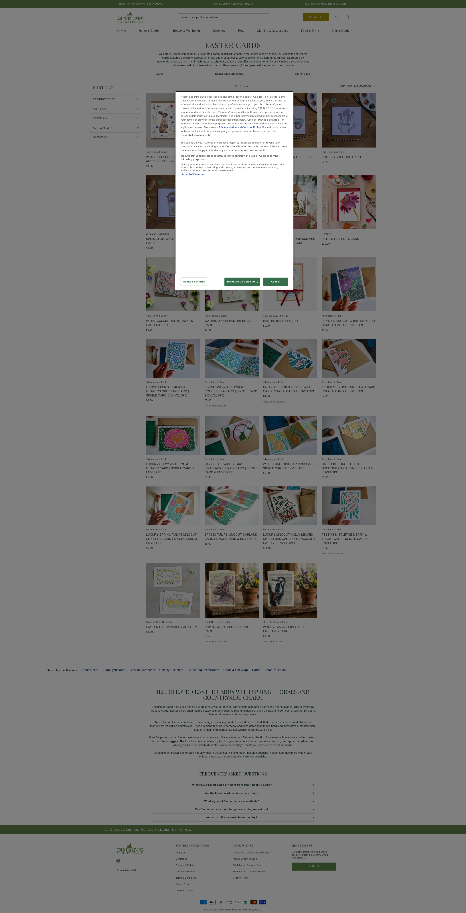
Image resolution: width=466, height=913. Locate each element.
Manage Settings (194, 281)
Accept (275, 281)
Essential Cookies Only (242, 281)
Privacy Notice (228, 127)
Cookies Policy (251, 127)
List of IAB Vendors (193, 174)
